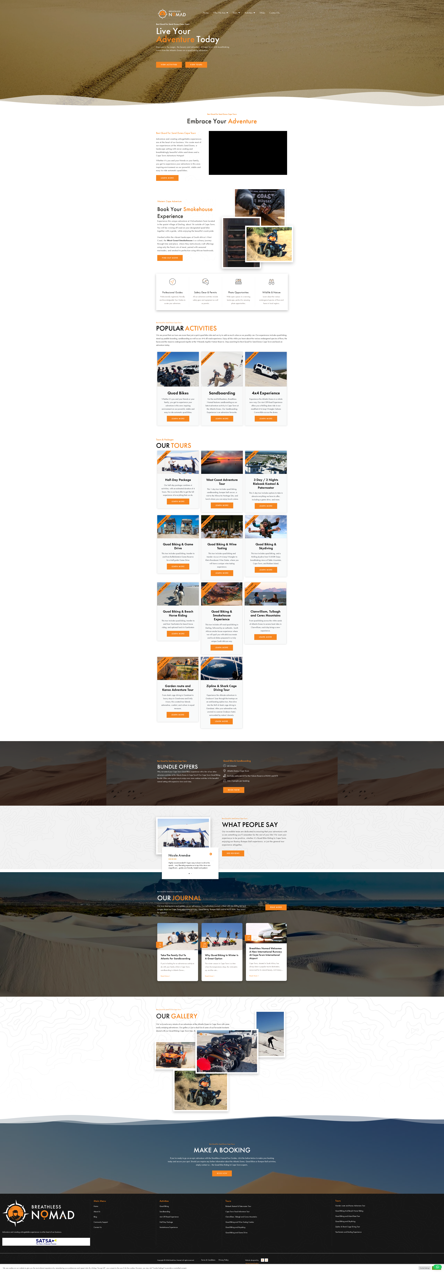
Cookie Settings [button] (424, 1268)
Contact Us (274, 12)
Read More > (165, 976)
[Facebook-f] (262, 1260)
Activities (248, 12)
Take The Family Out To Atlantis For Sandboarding (175, 956)
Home (206, 12)
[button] (189, 873)
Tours (235, 12)
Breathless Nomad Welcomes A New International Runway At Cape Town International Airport (265, 953)
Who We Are (219, 12)
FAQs (262, 12)
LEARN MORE (222, 505)
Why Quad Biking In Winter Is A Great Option (221, 956)
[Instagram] (266, 1260)
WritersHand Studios (252, 1263)
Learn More (178, 418)
